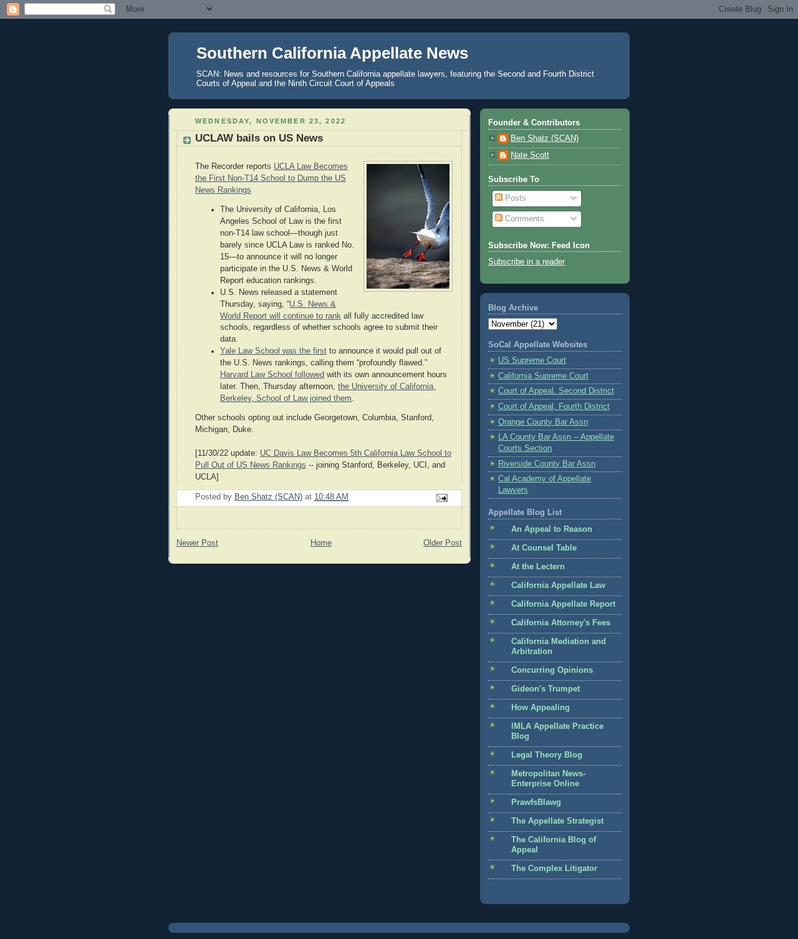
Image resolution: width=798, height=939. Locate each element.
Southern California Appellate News (332, 53)
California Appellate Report (563, 604)
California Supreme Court (543, 376)
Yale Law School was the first (273, 351)
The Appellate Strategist (557, 821)
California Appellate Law (558, 585)
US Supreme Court (532, 360)
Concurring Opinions (552, 670)
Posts (514, 198)
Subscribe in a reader (526, 262)
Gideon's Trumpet (545, 689)
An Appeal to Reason (551, 529)
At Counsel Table (544, 548)
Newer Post (197, 543)
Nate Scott (530, 155)
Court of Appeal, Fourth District (554, 406)
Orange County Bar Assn (543, 422)
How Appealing (540, 707)
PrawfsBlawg (536, 802)
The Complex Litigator (554, 868)
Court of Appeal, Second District (556, 391)
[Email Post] (441, 497)
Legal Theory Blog (546, 755)
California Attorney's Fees (560, 623)
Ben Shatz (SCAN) (545, 138)
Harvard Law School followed (272, 374)
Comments (523, 218)
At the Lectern (538, 566)
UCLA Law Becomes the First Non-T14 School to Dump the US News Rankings (271, 178)
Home (321, 543)
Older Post (442, 543)
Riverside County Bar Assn (546, 464)
